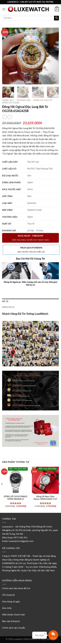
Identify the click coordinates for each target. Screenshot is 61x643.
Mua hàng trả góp (11, 601)
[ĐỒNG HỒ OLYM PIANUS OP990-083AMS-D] (15, 480)
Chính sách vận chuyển (13, 628)
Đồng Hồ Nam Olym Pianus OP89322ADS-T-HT (45, 498)
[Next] (54, 56)
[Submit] (56, 18)
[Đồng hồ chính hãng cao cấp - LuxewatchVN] (30, 9)
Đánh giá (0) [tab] (8, 307)
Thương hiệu (23, 100)
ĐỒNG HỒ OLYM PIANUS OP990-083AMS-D (15, 498)
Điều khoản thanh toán (13, 615)
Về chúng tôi (8, 595)
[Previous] (6, 56)
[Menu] (4, 9)
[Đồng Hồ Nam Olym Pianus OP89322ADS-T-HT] (45, 480)
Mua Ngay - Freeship (30, 238)
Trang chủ (8, 100)
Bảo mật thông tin (11, 621)
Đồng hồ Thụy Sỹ (43, 100)
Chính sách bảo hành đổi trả (16, 588)
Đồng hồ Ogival (10, 103)
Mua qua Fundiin (31, 250)
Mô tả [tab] (5, 301)
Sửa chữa (6, 608)
